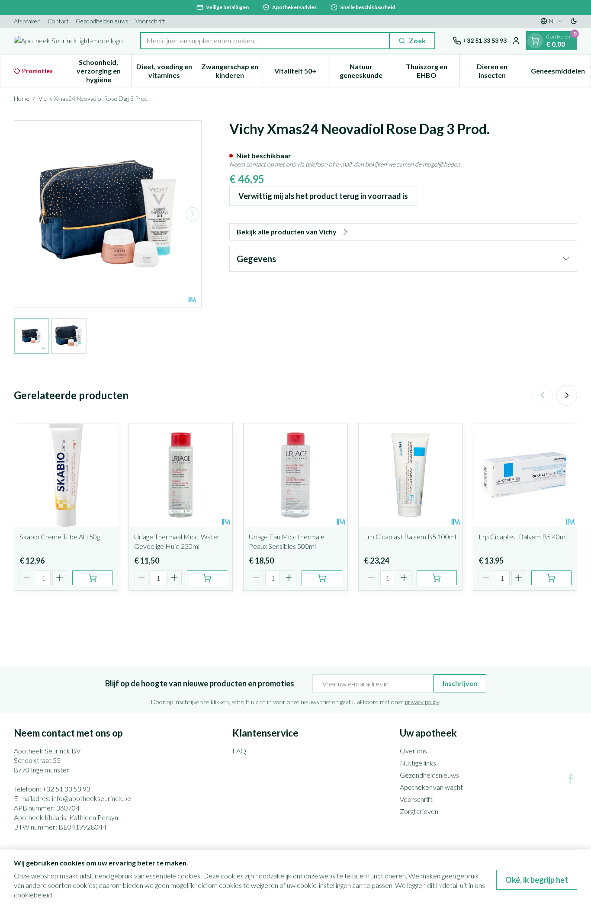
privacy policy (422, 701)
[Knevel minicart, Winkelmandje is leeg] (535, 40)
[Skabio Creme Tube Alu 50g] (66, 475)
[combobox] (265, 40)
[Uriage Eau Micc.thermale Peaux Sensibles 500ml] (295, 475)
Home (21, 98)
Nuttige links (418, 763)
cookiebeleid (33, 895)
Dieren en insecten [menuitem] (501, 70)
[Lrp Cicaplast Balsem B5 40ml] (525, 475)
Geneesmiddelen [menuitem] (561, 73)
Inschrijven (460, 683)
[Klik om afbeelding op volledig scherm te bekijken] (107, 214)
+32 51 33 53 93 (66, 789)
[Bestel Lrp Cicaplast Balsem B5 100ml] (437, 577)
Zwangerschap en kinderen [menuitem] (231, 70)
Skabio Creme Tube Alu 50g (59, 536)
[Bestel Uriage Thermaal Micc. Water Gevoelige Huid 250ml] (207, 577)
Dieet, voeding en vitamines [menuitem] (166, 70)
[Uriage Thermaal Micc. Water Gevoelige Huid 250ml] (180, 475)
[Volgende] (192, 214)
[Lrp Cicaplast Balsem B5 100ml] (410, 475)
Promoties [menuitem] (37, 70)
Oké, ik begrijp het (536, 879)
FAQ (239, 751)
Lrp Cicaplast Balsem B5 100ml (410, 536)
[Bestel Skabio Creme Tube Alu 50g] (92, 577)
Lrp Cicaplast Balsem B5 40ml (523, 536)
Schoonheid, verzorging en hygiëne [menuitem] (104, 70)
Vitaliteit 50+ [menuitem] (301, 73)
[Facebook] (570, 779)
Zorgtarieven (419, 811)
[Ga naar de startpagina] (68, 40)
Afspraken (27, 21)
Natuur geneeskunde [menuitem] (367, 70)
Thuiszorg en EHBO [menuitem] (432, 70)
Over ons (413, 751)
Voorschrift (150, 21)
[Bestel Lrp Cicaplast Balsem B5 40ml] (551, 577)
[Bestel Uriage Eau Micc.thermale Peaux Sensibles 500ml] (322, 577)
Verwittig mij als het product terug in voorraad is (323, 196)
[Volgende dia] (566, 395)
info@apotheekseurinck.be (91, 798)
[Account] (516, 40)
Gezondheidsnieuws (102, 21)
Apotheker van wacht (431, 787)
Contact (58, 21)
